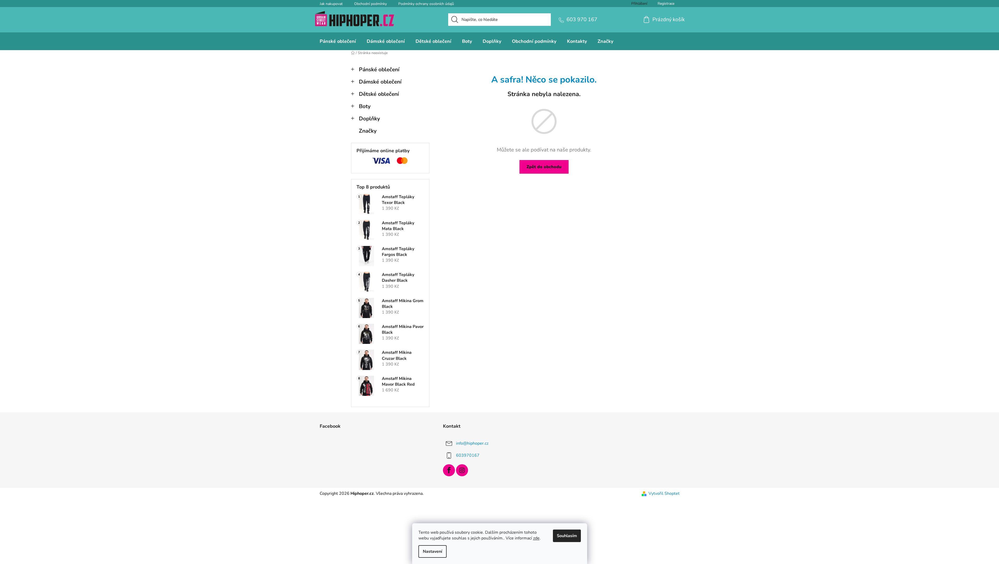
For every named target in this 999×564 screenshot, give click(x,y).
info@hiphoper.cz (472, 443)
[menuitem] (337, 41)
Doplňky (369, 118)
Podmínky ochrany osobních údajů (426, 3)
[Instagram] (462, 470)
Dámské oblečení (380, 81)
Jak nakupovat (331, 3)
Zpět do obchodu (544, 167)
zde (536, 538)
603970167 (468, 455)
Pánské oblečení (379, 69)
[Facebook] (449, 470)
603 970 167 (581, 19)
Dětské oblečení (379, 94)
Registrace (666, 3)
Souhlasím (567, 536)
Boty (365, 106)
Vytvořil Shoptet (664, 493)
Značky (368, 130)
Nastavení (432, 551)
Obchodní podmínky (370, 3)
